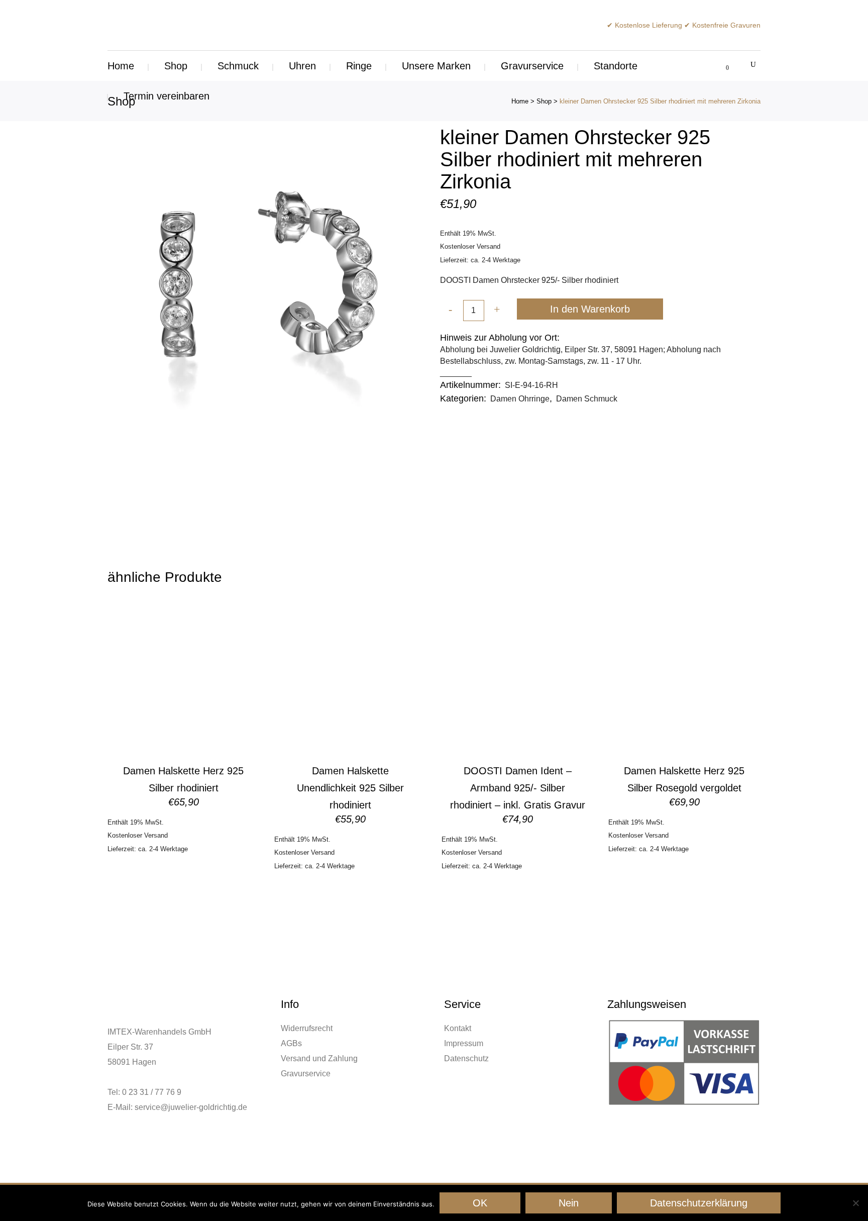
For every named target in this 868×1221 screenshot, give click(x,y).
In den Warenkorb (590, 309)
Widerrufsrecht (307, 1028)
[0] (721, 65)
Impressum (463, 1043)
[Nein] (855, 1203)
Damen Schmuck (586, 398)
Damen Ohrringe (520, 398)
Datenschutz (466, 1058)
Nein (569, 1202)
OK (480, 1202)
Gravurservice (306, 1073)
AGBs (291, 1043)
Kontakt (457, 1028)
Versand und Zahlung (319, 1058)
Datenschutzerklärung (698, 1202)
